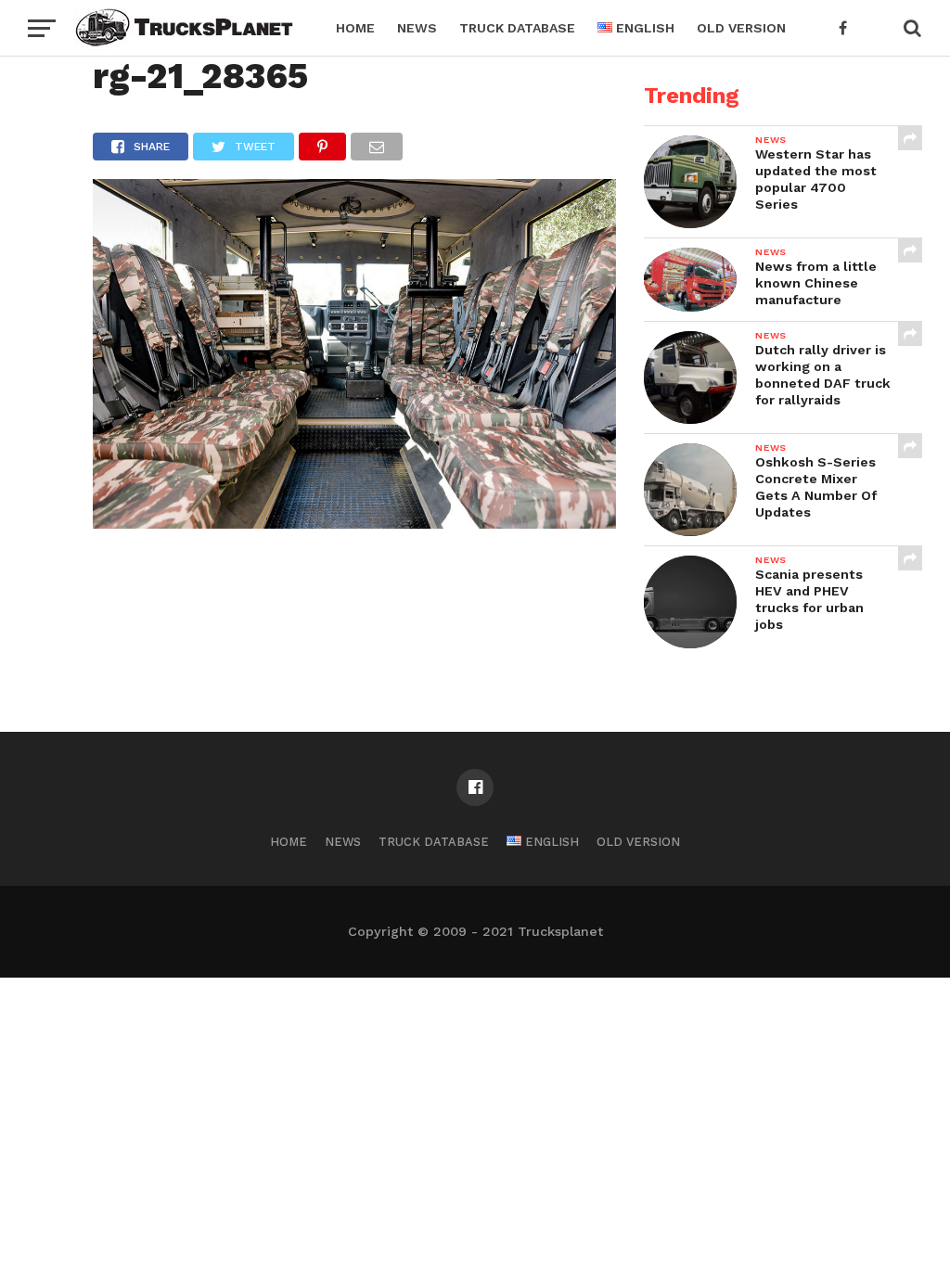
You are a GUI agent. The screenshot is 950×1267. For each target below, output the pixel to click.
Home (355, 27)
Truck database (517, 27)
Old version (741, 27)
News (417, 27)
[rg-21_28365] (354, 522)
